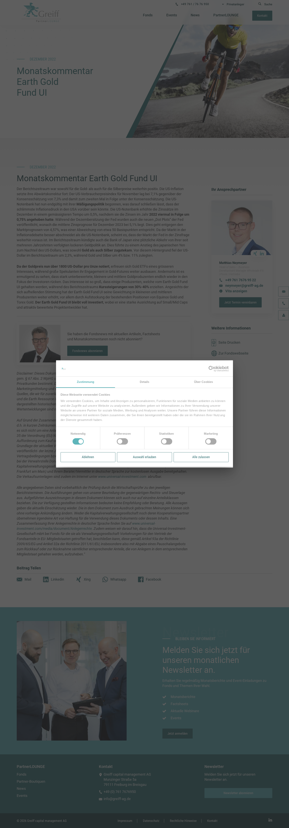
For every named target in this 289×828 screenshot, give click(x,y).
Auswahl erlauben (144, 457)
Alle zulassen (201, 457)
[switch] (122, 441)
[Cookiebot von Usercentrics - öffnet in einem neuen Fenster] (211, 369)
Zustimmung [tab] (85, 381)
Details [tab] (144, 381)
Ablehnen (88, 457)
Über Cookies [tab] (203, 381)
